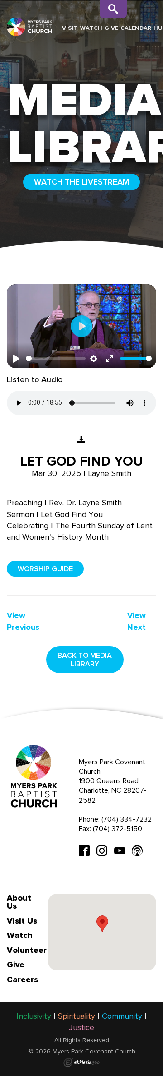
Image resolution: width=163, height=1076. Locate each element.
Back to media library (85, 659)
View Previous (23, 621)
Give (111, 27)
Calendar (135, 27)
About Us (19, 902)
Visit (70, 27)
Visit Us (22, 921)
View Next (136, 621)
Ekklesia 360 (81, 1062)
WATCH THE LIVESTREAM (81, 182)
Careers (22, 979)
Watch (91, 27)
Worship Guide (45, 568)
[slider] (56, 358)
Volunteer (27, 950)
